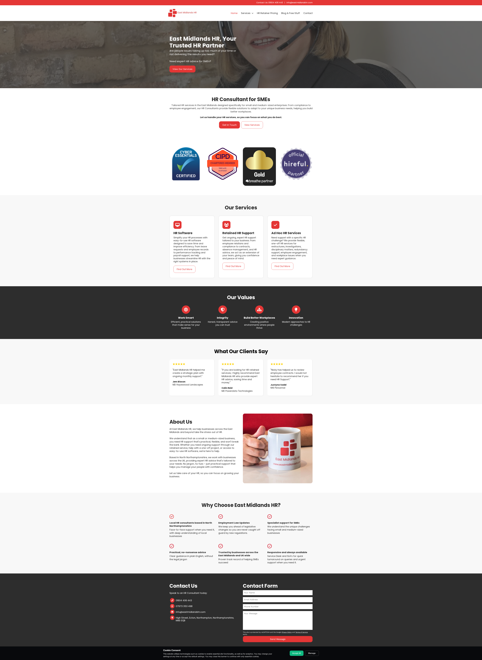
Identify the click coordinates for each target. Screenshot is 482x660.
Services (245, 13)
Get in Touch (229, 124)
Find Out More (184, 269)
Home (234, 13)
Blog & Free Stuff (290, 13)
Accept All (296, 653)
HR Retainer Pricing (267, 13)
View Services (252, 124)
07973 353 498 (184, 606)
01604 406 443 (184, 600)
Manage (312, 653)
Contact (308, 13)
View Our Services (182, 69)
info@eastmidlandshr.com (300, 2)
